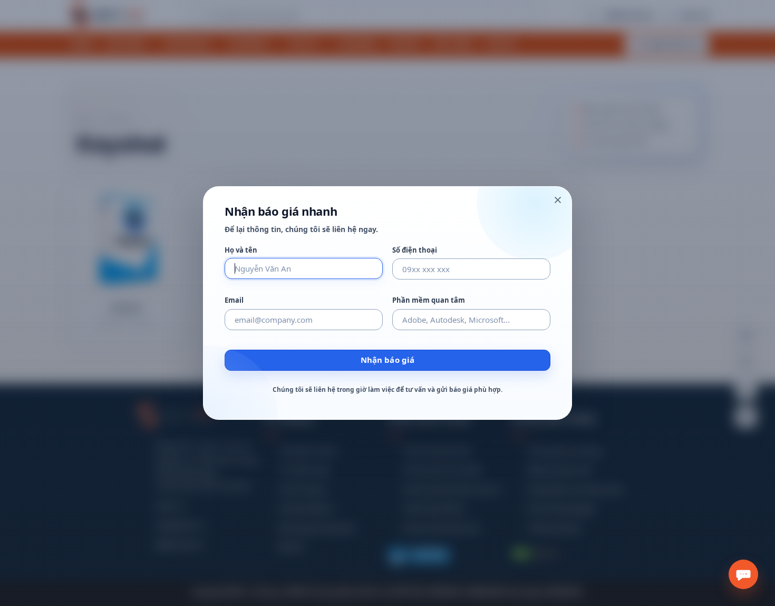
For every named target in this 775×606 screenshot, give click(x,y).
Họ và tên (241, 250)
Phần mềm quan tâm (428, 300)
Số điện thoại (414, 250)
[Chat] (743, 574)
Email (234, 300)
